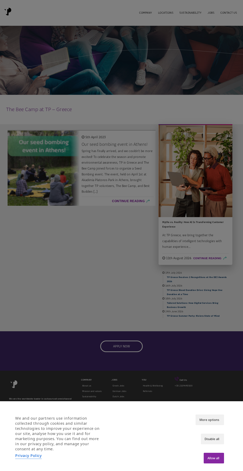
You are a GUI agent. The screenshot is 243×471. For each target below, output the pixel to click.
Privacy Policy (28, 455)
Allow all (213, 458)
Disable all (212, 439)
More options (209, 420)
